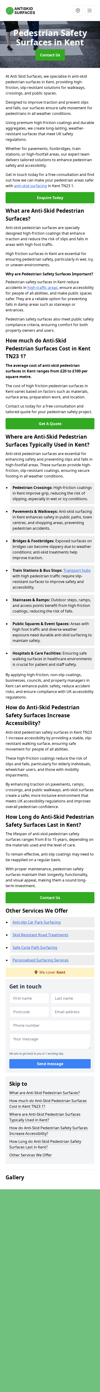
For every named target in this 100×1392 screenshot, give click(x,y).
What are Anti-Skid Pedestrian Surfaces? (44, 1092)
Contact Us (50, 55)
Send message (50, 1063)
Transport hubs (77, 570)
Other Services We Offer (30, 1155)
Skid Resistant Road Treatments (40, 934)
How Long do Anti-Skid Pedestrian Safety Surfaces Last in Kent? (45, 1144)
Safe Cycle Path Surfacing (35, 947)
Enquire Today (50, 197)
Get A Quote (50, 423)
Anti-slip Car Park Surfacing (37, 922)
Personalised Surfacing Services (41, 960)
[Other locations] (78, 10)
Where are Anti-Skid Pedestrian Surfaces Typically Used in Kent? (44, 1117)
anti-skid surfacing (30, 185)
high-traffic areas (42, 287)
